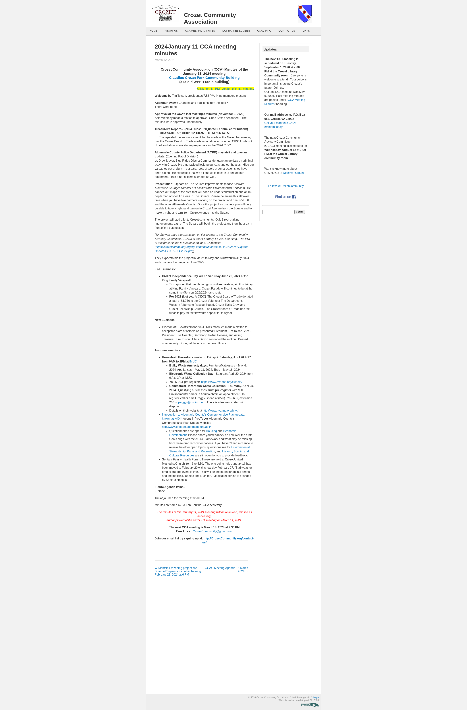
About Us (171, 30)
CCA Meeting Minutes (200, 30)
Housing (211, 431)
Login (316, 697)
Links (306, 30)
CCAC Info (264, 30)
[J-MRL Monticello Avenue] (310, 706)
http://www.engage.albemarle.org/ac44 (187, 426)
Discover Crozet (293, 172)
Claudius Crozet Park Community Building (204, 78)
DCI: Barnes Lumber (236, 30)
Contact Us (287, 30)
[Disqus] (201, 636)
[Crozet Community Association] (168, 15)
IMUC (193, 361)
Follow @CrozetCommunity (286, 186)
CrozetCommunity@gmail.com (212, 531)
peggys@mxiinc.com (191, 402)
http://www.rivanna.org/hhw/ (220, 410)
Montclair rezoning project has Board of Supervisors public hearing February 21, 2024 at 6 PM (178, 571)
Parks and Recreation (201, 451)
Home (153, 30)
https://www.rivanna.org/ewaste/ (221, 381)
